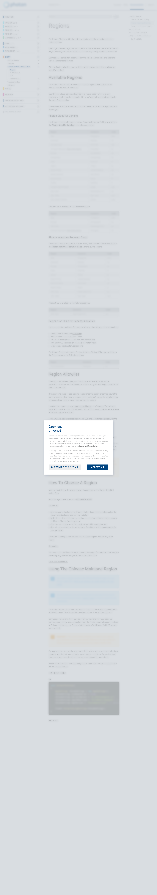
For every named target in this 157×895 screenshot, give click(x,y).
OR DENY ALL (64, 467)
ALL (97, 467)
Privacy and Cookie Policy (88, 446)
